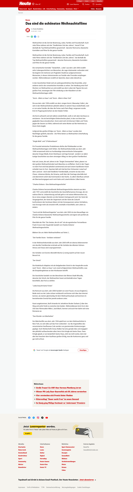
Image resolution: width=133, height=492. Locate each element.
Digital (42, 456)
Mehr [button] (75, 9)
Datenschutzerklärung (53, 487)
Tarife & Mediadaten (33, 487)
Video (93, 9)
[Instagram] (38, 417)
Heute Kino (44, 464)
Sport (30, 9)
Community (61, 9)
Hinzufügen (83, 350)
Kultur (42, 453)
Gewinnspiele (66, 450)
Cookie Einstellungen (83, 487)
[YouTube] (47, 417)
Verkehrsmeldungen (68, 461)
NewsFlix (86, 447)
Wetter (20, 464)
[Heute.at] (25, 3)
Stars (42, 447)
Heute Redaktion (38, 29)
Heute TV (43, 467)
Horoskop (43, 459)
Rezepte (64, 453)
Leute (42, 450)
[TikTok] (42, 417)
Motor (64, 464)
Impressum (21, 487)
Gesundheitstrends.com (90, 450)
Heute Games (44, 461)
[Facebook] (35, 36)
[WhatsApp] (32, 36)
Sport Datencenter (68, 447)
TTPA (42, 487)
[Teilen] (38, 36)
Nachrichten (22, 456)
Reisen (64, 467)
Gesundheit (65, 456)
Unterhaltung (51, 9)
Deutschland (22, 453)
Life (44, 9)
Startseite (20, 12)
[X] (34, 417)
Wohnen (64, 459)
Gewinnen (69, 9)
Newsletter (22, 467)
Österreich (23, 9)
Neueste (99, 9)
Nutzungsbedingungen (68, 487)
